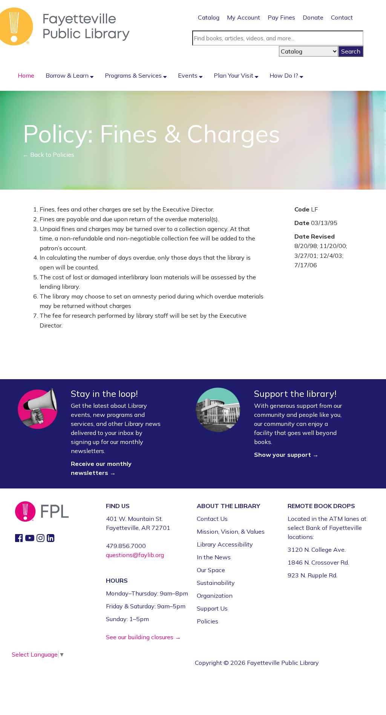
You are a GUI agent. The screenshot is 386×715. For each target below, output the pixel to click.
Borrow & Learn (68, 75)
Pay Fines (281, 17)
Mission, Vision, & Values (231, 531)
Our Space (211, 570)
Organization (215, 595)
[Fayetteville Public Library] (65, 26)
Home (26, 75)
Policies (207, 621)
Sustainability (216, 582)
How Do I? (285, 75)
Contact (342, 17)
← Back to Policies (48, 154)
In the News (214, 557)
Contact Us (212, 518)
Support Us (212, 608)
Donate (313, 17)
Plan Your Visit (234, 75)
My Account (243, 17)
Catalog (208, 17)
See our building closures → (143, 637)
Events (188, 75)
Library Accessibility (225, 544)
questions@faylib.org (135, 555)
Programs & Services (134, 75)
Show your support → (286, 454)
